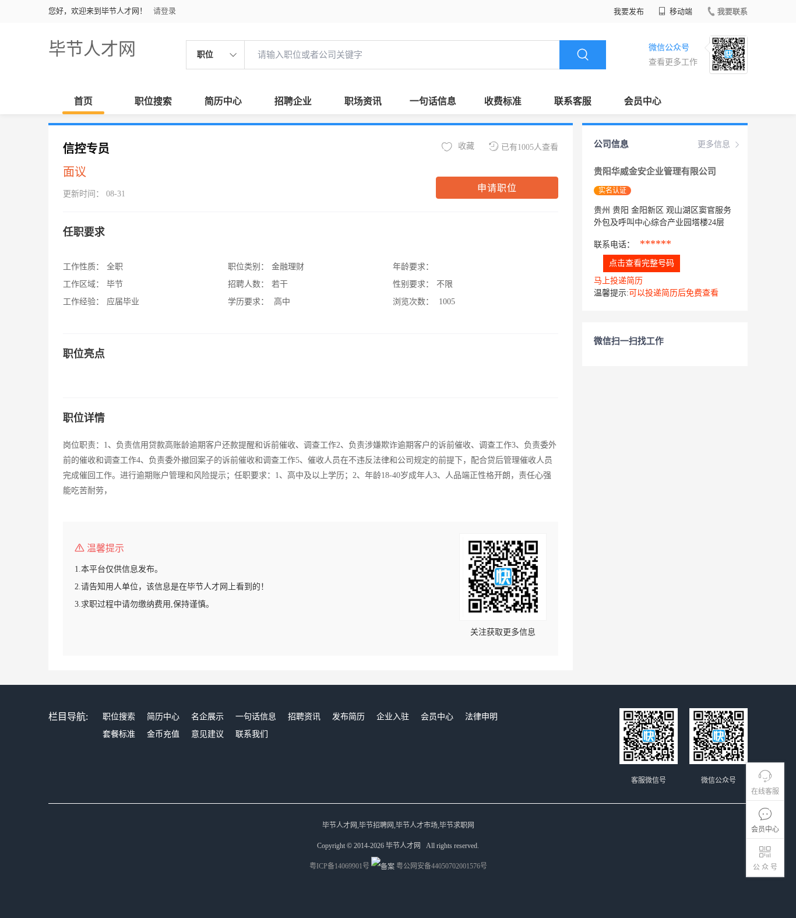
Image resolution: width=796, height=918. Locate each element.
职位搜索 (153, 101)
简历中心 (223, 101)
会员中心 (642, 101)
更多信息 (714, 144)
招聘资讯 (304, 716)
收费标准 (503, 101)
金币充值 (163, 734)
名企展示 (207, 716)
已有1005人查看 (529, 147)
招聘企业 (293, 101)
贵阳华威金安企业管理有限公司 (655, 171)
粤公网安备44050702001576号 (441, 866)
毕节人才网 (92, 48)
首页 (83, 101)
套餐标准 (119, 734)
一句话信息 (433, 101)
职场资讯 (363, 101)
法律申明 (481, 716)
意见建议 (207, 734)
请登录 (164, 10)
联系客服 (572, 101)
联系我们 (251, 734)
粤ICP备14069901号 (339, 866)
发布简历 (348, 716)
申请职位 (497, 188)
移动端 (680, 11)
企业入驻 (392, 716)
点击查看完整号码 (641, 263)
